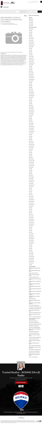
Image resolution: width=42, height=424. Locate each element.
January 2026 (31, 40)
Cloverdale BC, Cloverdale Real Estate (35, 306)
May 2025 (30, 51)
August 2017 (31, 186)
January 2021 (31, 124)
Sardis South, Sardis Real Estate (34, 338)
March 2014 (31, 251)
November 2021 (31, 111)
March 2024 (31, 71)
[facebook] (19, 386)
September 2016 (31, 204)
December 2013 (31, 256)
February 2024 (31, 72)
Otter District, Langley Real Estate (34, 327)
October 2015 (31, 222)
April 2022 (30, 103)
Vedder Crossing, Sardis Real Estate (34, 345)
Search (39, 11)
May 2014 (30, 248)
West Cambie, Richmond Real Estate (35, 349)
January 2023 (31, 90)
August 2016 (31, 206)
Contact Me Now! (21, 382)
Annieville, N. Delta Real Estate (34, 277)
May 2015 (30, 230)
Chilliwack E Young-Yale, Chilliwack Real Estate (10, 24)
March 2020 (31, 141)
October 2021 (31, 113)
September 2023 (31, 79)
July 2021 (30, 116)
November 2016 (31, 201)
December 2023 (31, 76)
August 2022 (31, 97)
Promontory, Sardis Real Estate (34, 333)
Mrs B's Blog (31, 20)
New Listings (31, 22)
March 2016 (31, 214)
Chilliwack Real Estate (32, 298)
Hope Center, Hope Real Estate (34, 322)
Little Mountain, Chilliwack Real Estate (35, 324)
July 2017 (30, 188)
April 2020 (30, 139)
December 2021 (31, 110)
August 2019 (31, 149)
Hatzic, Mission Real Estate (33, 320)
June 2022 (30, 100)
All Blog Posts (31, 19)
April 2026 (30, 35)
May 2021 (30, 118)
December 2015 (31, 219)
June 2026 (30, 32)
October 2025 (31, 43)
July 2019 (30, 150)
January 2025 (31, 58)
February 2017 (31, 196)
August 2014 (31, 243)
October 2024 (31, 61)
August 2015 (31, 225)
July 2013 (30, 264)
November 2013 (31, 258)
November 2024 (31, 59)
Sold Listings (31, 25)
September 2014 (31, 241)
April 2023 (30, 87)
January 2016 (31, 217)
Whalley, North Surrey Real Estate (34, 352)
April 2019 (30, 155)
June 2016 (30, 209)
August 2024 (31, 64)
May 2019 (30, 154)
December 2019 (31, 144)
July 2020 (30, 134)
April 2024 (30, 69)
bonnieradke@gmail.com (33, 2)
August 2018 (31, 167)
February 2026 (31, 38)
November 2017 (31, 181)
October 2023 (31, 77)
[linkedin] (22, 386)
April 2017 (30, 193)
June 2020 (30, 136)
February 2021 (31, 123)
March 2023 (31, 89)
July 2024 (30, 66)
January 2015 (31, 235)
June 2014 (30, 246)
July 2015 (30, 227)
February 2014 (31, 253)
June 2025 (30, 50)
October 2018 (31, 163)
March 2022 (31, 105)
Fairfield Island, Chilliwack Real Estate (35, 312)
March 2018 (31, 175)
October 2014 (31, 240)
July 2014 (30, 245)
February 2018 (31, 176)
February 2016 (31, 215)
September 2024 (31, 63)
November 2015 (31, 220)
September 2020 (31, 131)
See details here (3, 53)
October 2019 (31, 147)
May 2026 (30, 33)
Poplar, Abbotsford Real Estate (34, 331)
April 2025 (30, 53)
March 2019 (31, 157)
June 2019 (30, 152)
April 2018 (30, 173)
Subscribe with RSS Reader (34, 15)
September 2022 (31, 95)
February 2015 (31, 233)
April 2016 (30, 212)
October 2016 (31, 202)
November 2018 (31, 162)
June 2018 (30, 170)
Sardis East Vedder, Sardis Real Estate (35, 337)
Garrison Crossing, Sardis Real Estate (35, 316)
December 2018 (31, 160)
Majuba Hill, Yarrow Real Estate (34, 325)
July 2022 (30, 98)
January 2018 (31, 178)
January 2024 (31, 74)
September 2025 (31, 45)
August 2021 (31, 115)
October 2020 (31, 129)
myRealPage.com (21, 418)
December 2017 (31, 180)
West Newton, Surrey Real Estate (34, 351)
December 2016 (31, 199)
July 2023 (30, 82)
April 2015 (30, 232)
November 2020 (31, 128)
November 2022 (31, 92)
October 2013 (31, 259)
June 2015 (30, 228)
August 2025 (31, 46)
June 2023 (30, 84)
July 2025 (30, 48)
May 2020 (30, 137)
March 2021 (31, 121)
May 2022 (30, 102)
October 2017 (31, 183)
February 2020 (31, 142)
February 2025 (31, 56)
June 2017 (30, 189)
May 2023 (30, 85)
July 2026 (30, 30)
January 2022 (31, 108)
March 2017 (31, 194)
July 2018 (30, 168)
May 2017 (30, 191)
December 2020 (31, 126)
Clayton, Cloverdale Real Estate (34, 305)
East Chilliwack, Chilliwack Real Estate (35, 308)
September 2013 (31, 261)
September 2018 (31, 165)
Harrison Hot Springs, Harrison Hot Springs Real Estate (34, 319)
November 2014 (31, 238)
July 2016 (30, 207)
